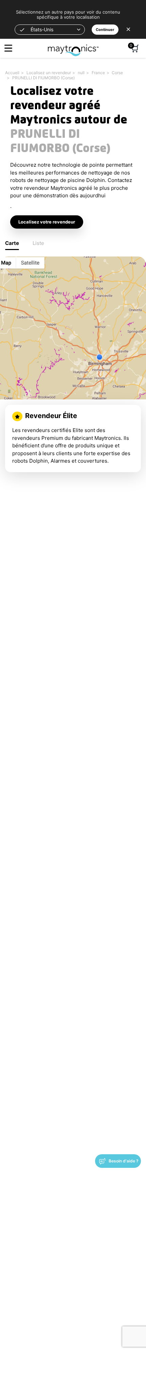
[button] (50, 29)
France (98, 72)
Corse (117, 72)
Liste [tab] (38, 243)
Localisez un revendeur (48, 72)
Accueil (12, 72)
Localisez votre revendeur (46, 222)
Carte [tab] (12, 243)
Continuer (105, 29)
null (81, 72)
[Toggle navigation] (8, 48)
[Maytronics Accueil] (73, 47)
